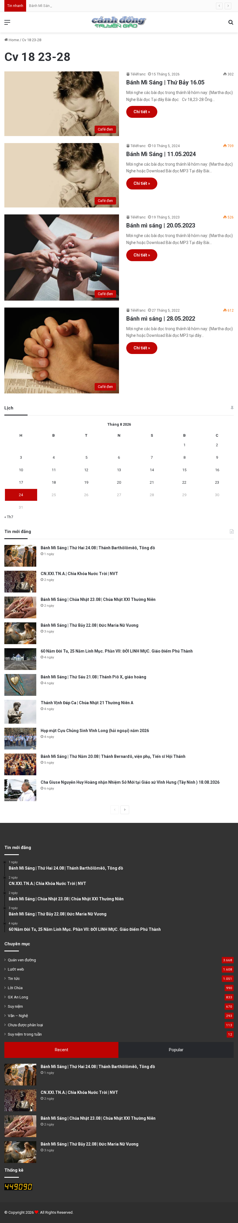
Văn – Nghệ (18, 1015)
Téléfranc (138, 74)
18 (54, 482)
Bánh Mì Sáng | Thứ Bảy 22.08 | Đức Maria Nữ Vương (89, 625)
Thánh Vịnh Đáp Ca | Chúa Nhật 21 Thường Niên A (87, 702)
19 (86, 482)
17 (21, 482)
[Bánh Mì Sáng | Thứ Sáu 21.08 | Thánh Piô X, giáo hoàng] (20, 685)
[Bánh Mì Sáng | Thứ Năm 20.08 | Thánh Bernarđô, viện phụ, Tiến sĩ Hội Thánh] (20, 764)
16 (217, 470)
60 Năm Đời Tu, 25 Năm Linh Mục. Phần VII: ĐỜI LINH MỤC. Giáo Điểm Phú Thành (117, 651)
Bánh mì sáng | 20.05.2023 (160, 225)
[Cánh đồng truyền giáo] (119, 22)
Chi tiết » (142, 111)
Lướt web (16, 969)
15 (184, 470)
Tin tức (14, 978)
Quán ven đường (22, 960)
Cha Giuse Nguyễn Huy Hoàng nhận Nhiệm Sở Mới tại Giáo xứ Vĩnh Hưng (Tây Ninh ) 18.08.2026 (130, 782)
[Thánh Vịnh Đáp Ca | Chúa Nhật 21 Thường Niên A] (20, 712)
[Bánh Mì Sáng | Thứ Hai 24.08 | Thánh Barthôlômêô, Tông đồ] (20, 556)
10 (21, 470)
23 (217, 482)
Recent (61, 1049)
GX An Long (18, 997)
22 (184, 482)
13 (119, 470)
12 (86, 470)
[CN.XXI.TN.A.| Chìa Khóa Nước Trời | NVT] (20, 581)
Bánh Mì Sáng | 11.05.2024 (161, 154)
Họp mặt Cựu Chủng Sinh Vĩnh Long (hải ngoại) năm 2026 (95, 730)
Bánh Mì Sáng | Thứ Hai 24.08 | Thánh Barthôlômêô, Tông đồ (98, 547)
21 (152, 482)
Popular (176, 1049)
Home (13, 40)
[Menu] (7, 24)
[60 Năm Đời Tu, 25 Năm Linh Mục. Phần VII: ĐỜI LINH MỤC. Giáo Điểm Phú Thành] (20, 659)
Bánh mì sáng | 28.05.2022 (160, 318)
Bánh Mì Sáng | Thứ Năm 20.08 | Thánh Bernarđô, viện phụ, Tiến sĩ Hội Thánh (113, 756)
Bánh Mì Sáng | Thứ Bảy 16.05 (165, 82)
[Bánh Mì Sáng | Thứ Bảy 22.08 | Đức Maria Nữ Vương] (20, 633)
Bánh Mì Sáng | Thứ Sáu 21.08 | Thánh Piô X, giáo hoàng (93, 677)
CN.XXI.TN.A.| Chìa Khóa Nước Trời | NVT (79, 573)
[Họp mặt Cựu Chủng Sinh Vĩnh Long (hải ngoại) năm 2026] (20, 738)
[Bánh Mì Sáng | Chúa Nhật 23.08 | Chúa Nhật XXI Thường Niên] (20, 607)
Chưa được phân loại (25, 1025)
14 (152, 470)
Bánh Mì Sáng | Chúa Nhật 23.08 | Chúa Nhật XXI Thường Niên (79, 5)
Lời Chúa (15, 987)
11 (54, 470)
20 (119, 482)
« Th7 (8, 517)
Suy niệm (15, 1006)
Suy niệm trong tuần (25, 1034)
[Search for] (231, 24)
